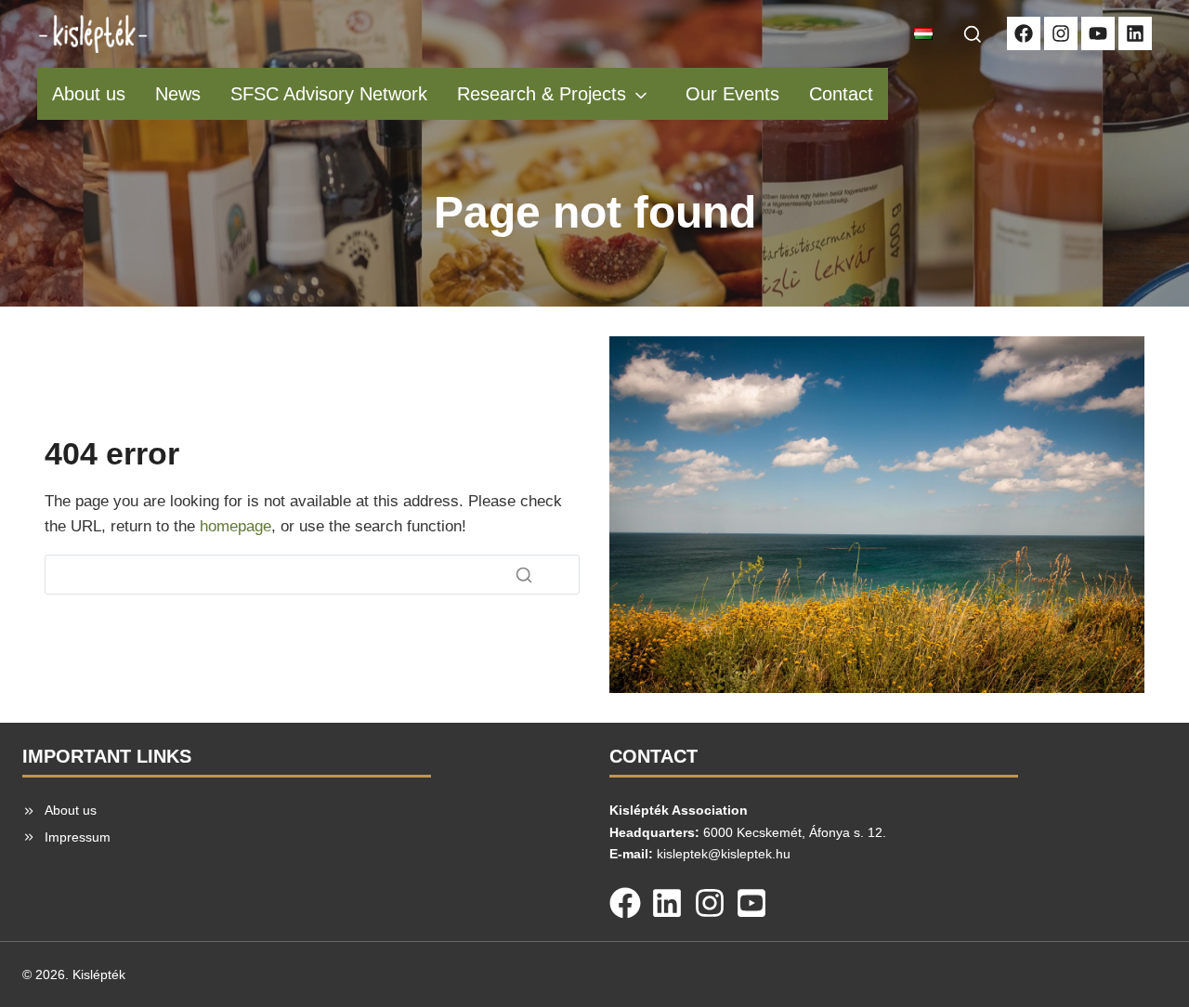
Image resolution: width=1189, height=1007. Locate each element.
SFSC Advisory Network (328, 94)
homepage (235, 526)
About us (88, 94)
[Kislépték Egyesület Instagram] (1061, 33)
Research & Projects (541, 94)
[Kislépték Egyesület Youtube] (1098, 33)
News (178, 94)
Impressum (78, 837)
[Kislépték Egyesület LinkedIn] (1135, 33)
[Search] (523, 575)
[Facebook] (625, 899)
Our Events (732, 94)
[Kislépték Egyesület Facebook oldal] (1023, 33)
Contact (841, 94)
